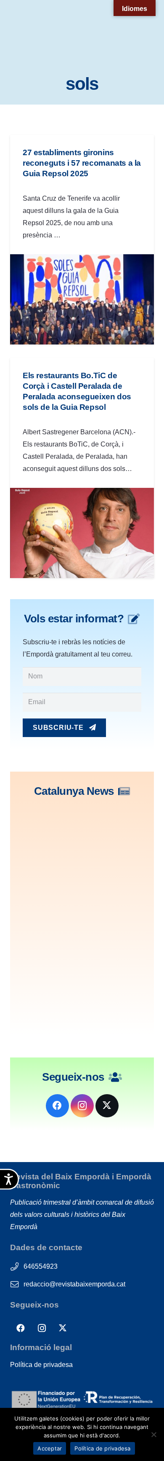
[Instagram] (82, 1105)
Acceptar (49, 1448)
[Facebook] (57, 1105)
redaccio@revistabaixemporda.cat (74, 1284)
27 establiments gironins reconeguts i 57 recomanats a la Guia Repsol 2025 (82, 163)
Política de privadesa (41, 1364)
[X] (107, 1105)
